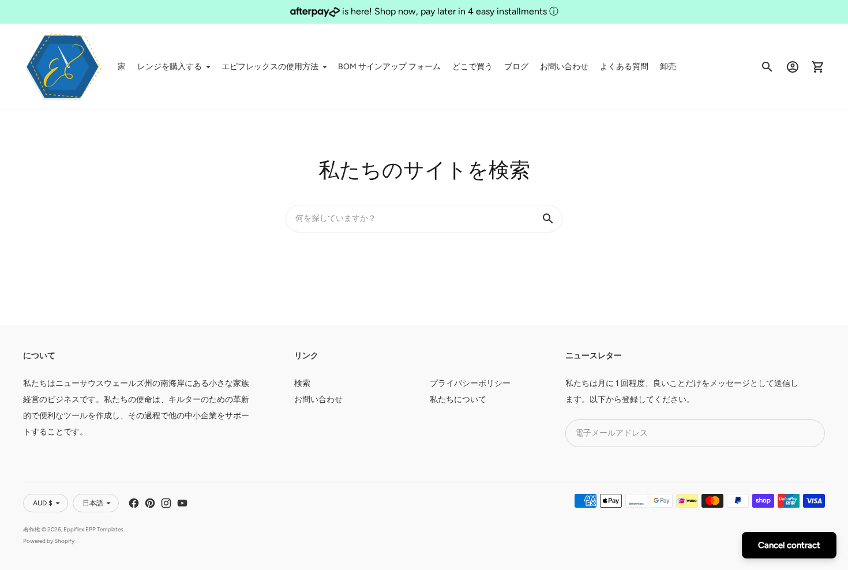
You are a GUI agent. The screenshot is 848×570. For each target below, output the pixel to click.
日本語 (92, 503)
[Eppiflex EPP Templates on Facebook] (134, 503)
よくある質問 (624, 67)
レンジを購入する (169, 67)
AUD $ (42, 503)
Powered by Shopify (48, 541)
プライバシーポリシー (470, 383)
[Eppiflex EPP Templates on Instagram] (166, 503)
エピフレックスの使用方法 (270, 67)
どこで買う (472, 67)
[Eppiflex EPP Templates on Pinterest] (150, 503)
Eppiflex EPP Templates (93, 529)
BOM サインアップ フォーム (389, 67)
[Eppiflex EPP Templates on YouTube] (182, 503)
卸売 (668, 67)
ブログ (516, 67)
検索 (302, 383)
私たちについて (458, 399)
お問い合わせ (564, 67)
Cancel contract (789, 545)
